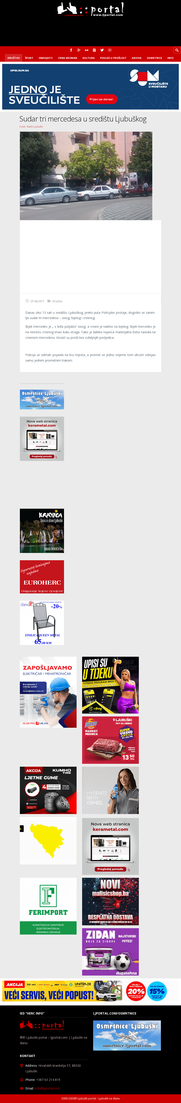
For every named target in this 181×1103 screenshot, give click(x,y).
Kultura (89, 58)
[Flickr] (86, 50)
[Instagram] (94, 50)
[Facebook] (71, 50)
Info (170, 58)
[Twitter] (102, 50)
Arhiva (136, 58)
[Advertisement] (90, 257)
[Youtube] (110, 50)
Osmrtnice (154, 58)
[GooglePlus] (79, 50)
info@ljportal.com (47, 1088)
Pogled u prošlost (113, 58)
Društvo (14, 58)
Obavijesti (46, 58)
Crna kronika (67, 58)
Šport (29, 58)
